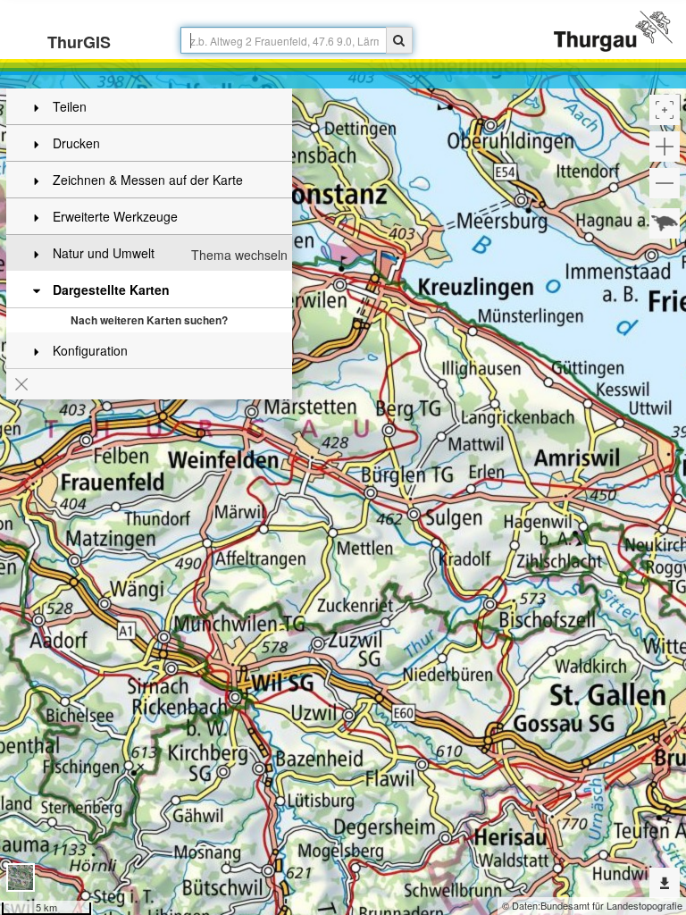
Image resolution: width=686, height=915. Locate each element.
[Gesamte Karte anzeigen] (664, 223)
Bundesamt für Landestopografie (611, 905)
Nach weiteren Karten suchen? (149, 320)
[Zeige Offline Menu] (664, 883)
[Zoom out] (664, 183)
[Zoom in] (664, 146)
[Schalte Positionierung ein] (664, 110)
